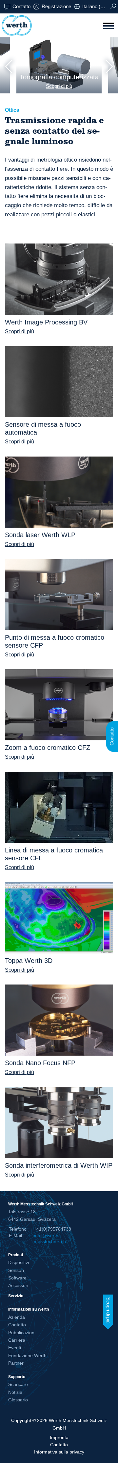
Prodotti (15, 1255)
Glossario (18, 1399)
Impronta (59, 1437)
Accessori (18, 1285)
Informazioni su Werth (28, 1309)
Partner (16, 1363)
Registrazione (56, 6)
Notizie (15, 1392)
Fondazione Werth (27, 1355)
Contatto (21, 6)
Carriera (16, 1340)
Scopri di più (59, 86)
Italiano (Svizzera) (96, 6)
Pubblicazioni (21, 1332)
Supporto (16, 1377)
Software (17, 1277)
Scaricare (18, 1384)
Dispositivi (18, 1262)
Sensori (16, 1270)
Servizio (15, 1296)
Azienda (16, 1317)
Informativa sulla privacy (59, 1451)
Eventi (14, 1347)
